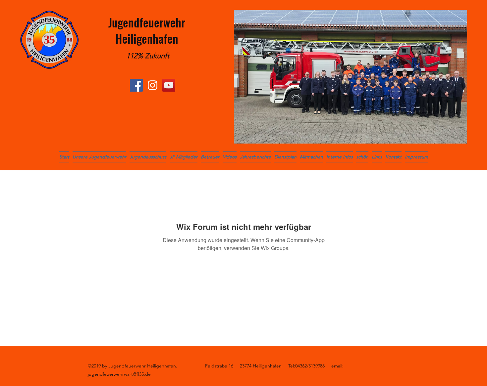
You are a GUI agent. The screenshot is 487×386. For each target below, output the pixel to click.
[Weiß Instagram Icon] (152, 85)
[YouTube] (168, 85)
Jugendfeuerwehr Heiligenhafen (146, 30)
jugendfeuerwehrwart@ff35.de (119, 374)
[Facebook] (136, 85)
